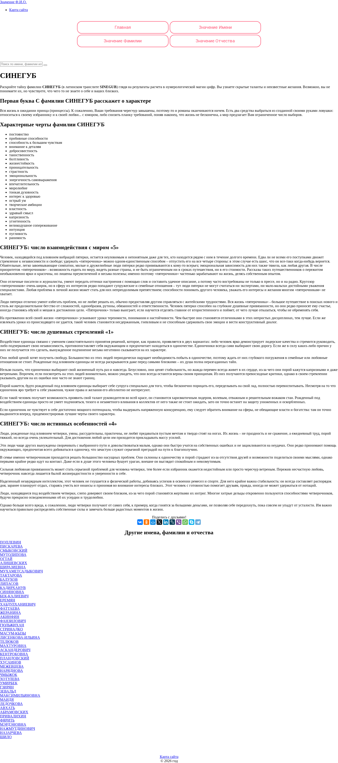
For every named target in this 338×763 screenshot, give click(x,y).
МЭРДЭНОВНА (13, 724)
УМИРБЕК (8, 683)
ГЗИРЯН (7, 687)
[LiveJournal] (172, 522)
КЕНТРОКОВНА (14, 654)
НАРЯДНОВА (11, 671)
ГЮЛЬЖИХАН (12, 625)
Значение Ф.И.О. (13, 2)
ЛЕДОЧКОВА (11, 704)
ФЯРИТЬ (7, 720)
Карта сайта (18, 10)
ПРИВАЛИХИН (13, 716)
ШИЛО (6, 737)
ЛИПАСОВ (9, 584)
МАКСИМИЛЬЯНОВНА (20, 695)
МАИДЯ (7, 700)
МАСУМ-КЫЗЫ (13, 633)
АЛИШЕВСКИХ (13, 563)
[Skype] (191, 522)
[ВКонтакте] (140, 522)
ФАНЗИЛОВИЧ (13, 621)
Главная (123, 27)
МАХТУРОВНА (13, 646)
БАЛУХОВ (9, 579)
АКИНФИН (9, 617)
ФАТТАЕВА (10, 608)
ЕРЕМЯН (7, 600)
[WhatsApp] (185, 522)
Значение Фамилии (123, 40)
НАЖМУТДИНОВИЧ (17, 729)
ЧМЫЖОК (8, 675)
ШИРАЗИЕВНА (13, 567)
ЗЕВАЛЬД (8, 691)
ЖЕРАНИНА (10, 613)
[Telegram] (198, 522)
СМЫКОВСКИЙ (13, 550)
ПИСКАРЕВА (11, 546)
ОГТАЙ (6, 559)
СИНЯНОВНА (12, 592)
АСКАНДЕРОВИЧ (15, 650)
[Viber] (178, 522)
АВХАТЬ (7, 708)
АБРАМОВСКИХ (14, 712)
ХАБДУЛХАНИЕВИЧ (17, 604)
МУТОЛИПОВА (13, 555)
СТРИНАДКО (11, 629)
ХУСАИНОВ (10, 662)
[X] (159, 522)
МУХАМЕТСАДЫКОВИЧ (21, 571)
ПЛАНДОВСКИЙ (14, 658)
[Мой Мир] (153, 522)
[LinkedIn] (166, 522)
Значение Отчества (215, 40)
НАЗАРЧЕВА (11, 733)
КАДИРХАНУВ (13, 588)
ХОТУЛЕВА (10, 679)
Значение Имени (215, 27)
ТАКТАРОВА (11, 575)
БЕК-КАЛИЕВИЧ (14, 596)
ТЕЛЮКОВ (9, 642)
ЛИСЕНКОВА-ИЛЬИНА (20, 637)
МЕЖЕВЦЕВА (12, 666)
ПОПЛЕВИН (10, 542)
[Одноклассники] (146, 522)
